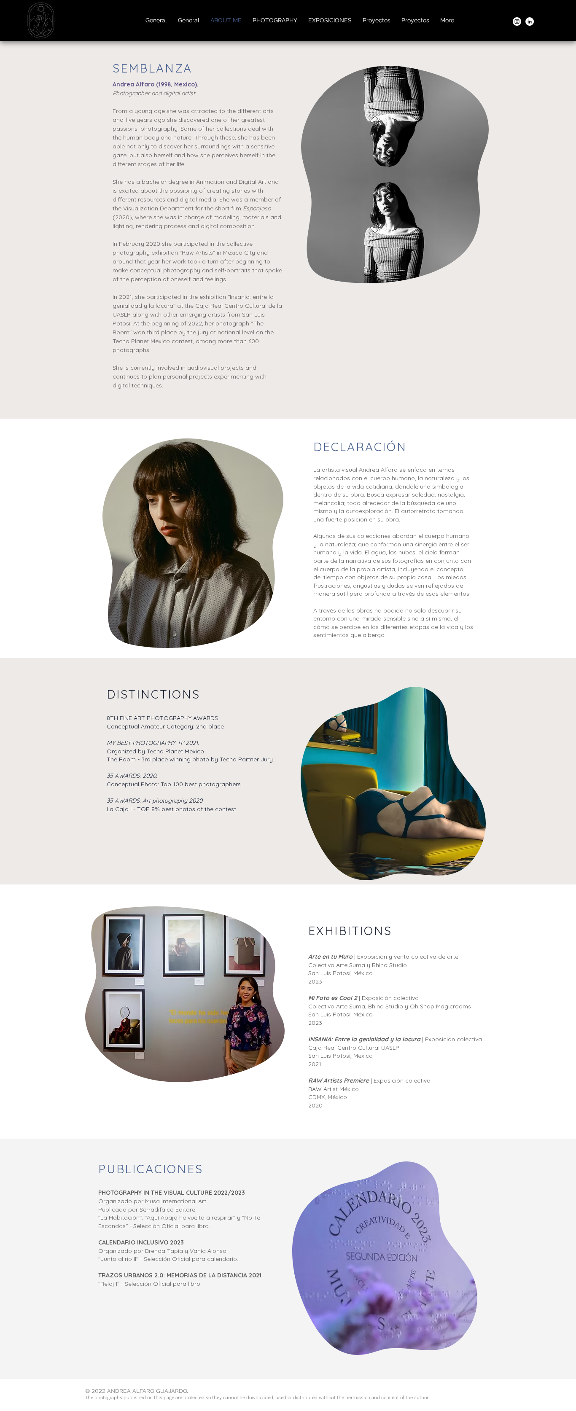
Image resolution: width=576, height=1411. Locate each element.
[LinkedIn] (529, 21)
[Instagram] (517, 21)
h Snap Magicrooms (443, 1006)
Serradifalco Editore (167, 1209)
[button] (275, 20)
